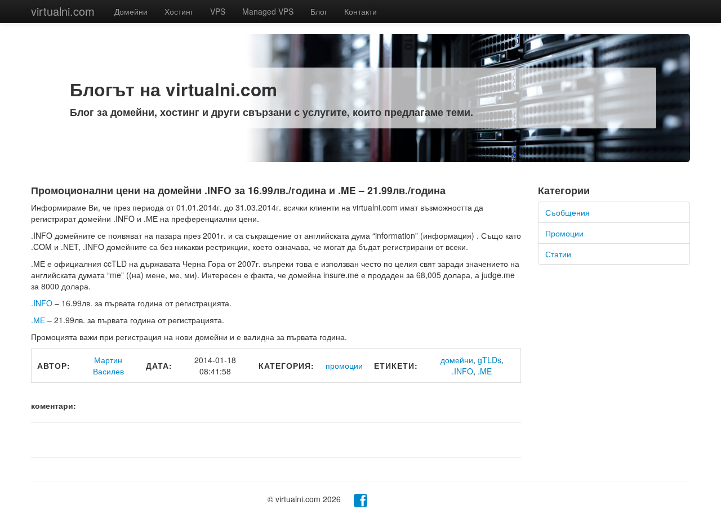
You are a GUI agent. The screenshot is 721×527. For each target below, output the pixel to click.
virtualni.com (63, 11)
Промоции (564, 233)
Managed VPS (267, 11)
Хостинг (178, 11)
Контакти (360, 11)
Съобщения (567, 212)
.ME (485, 371)
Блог (318, 11)
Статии (558, 254)
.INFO (41, 303)
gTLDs (489, 359)
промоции (344, 365)
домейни (456, 359)
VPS (217, 11)
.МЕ (38, 319)
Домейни (131, 11)
